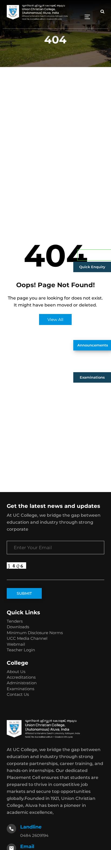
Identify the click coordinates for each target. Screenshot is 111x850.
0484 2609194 (34, 835)
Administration (22, 682)
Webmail (16, 644)
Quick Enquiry (92, 267)
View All (55, 319)
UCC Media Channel (27, 638)
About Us (16, 671)
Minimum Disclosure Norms (35, 632)
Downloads (18, 626)
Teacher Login (21, 649)
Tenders (15, 621)
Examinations (92, 377)
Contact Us (18, 694)
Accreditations (21, 677)
